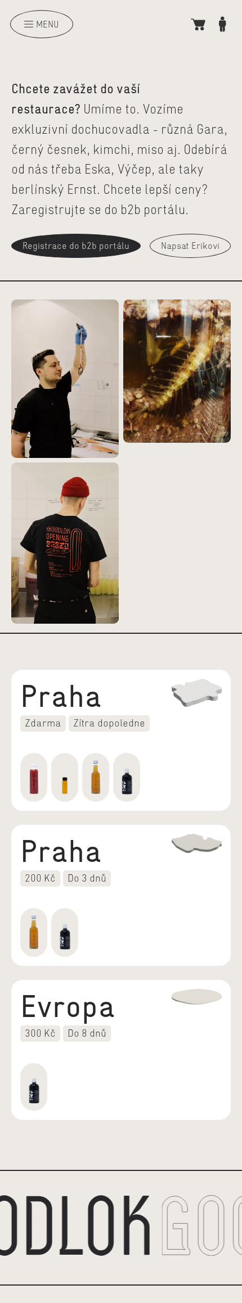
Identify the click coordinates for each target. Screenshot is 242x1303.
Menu (47, 24)
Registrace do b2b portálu (76, 245)
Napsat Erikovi (190, 245)
